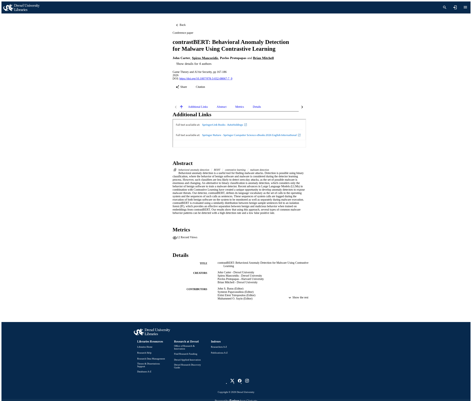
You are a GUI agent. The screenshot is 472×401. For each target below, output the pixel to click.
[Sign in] (455, 7)
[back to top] (181, 107)
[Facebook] (239, 380)
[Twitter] (232, 380)
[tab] (198, 106)
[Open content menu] (465, 7)
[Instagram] (247, 380)
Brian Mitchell (263, 58)
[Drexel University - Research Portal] (21, 7)
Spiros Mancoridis (205, 58)
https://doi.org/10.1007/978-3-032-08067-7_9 (205, 78)
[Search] (444, 7)
